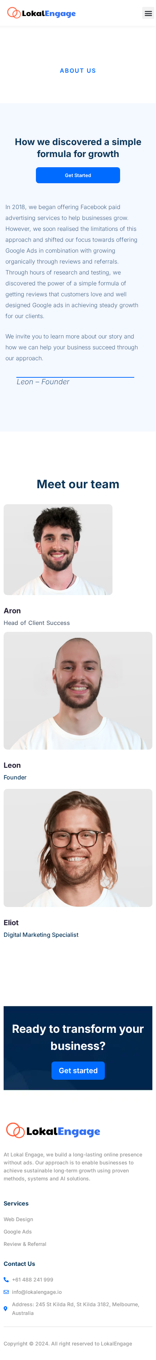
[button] (148, 13)
